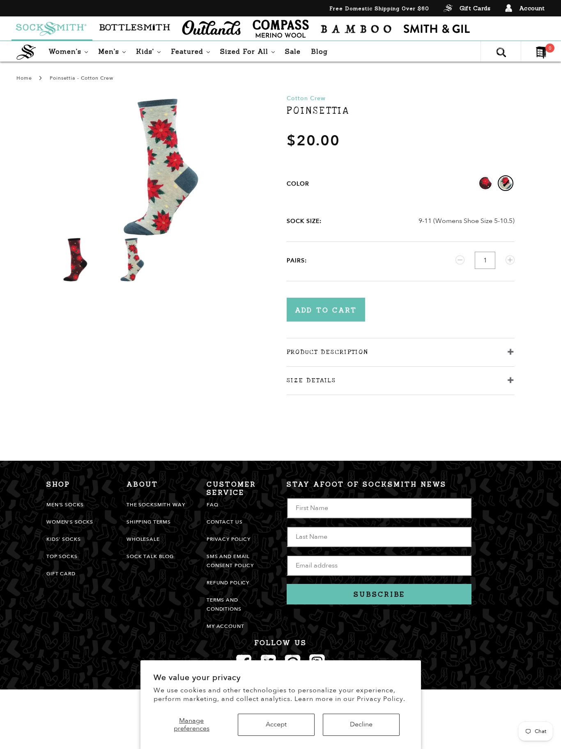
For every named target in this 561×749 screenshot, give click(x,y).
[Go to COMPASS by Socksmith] (281, 28)
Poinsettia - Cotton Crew (81, 78)
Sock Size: (304, 221)
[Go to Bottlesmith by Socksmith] (134, 28)
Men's (114, 51)
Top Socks (62, 556)
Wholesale (143, 539)
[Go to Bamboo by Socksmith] (356, 28)
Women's (70, 51)
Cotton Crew (306, 98)
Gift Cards (475, 8)
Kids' (150, 51)
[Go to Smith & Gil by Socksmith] (437, 28)
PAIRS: (297, 260)
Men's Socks (64, 504)
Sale (293, 51)
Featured (192, 51)
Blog (319, 51)
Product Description (327, 352)
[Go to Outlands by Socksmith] (211, 28)
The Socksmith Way (155, 504)
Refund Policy (228, 582)
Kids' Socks (63, 539)
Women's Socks (69, 522)
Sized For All (249, 51)
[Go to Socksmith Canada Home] (51, 28)
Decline (361, 724)
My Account (225, 626)
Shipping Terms (148, 522)
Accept (276, 724)
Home (24, 78)
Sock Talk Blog (150, 556)
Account (532, 8)
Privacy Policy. (381, 698)
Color (298, 184)
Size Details (311, 380)
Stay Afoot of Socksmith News (366, 484)
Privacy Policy (229, 539)
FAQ (212, 504)
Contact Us (225, 522)
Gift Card (61, 573)
